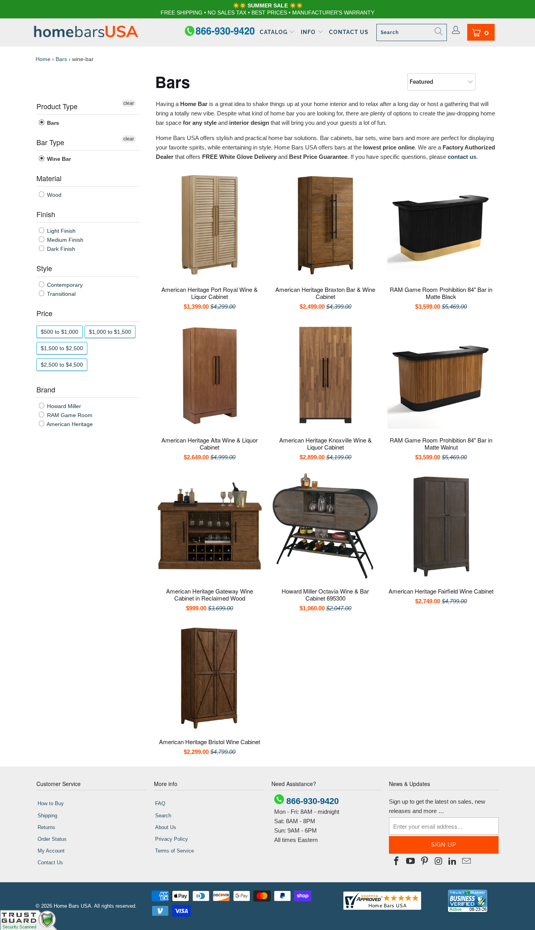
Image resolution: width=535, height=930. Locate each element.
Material (48, 178)
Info (309, 32)
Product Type (57, 106)
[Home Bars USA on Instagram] (439, 861)
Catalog (274, 32)
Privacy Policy (171, 839)
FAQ (160, 803)
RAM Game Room (68, 415)
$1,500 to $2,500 (62, 348)
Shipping (47, 815)
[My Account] (456, 30)
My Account (51, 851)
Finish (45, 214)
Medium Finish (64, 240)
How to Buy (51, 803)
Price (44, 313)
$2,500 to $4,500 (62, 365)
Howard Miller (63, 406)
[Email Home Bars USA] (466, 861)
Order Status (52, 839)
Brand (45, 389)
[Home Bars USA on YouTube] (411, 861)
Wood (53, 195)
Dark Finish (60, 249)
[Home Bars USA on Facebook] (397, 861)
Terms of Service (174, 851)
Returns (46, 827)
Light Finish (60, 231)
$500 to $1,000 (59, 332)
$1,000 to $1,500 (110, 332)
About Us (165, 827)
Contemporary (64, 285)
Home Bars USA (72, 906)
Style (44, 268)
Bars (61, 59)
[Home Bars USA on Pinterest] (424, 861)
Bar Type (50, 142)
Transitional (60, 294)
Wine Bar (58, 159)
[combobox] (411, 32)
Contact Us (349, 32)
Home (43, 59)
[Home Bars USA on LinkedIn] (453, 861)
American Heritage (69, 424)
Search (163, 815)
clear (128, 103)
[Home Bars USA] (86, 32)
